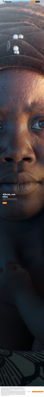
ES (40, 1)
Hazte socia (33, 1)
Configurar (29, 391)
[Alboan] (10, 1)
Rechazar (35, 391)
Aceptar (40, 391)
